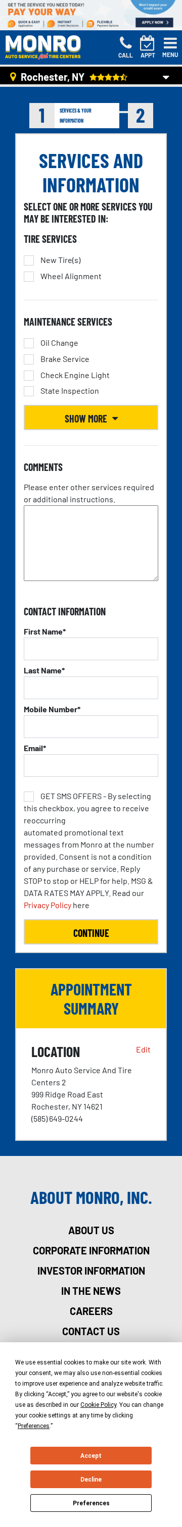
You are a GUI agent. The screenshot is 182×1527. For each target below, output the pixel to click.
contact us (91, 1331)
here (89, 850)
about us (91, 1230)
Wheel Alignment (71, 276)
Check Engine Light (75, 375)
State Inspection (69, 391)
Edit (143, 1049)
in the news (91, 1291)
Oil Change (59, 343)
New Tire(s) (60, 260)
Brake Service (64, 359)
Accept (91, 1455)
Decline (91, 1479)
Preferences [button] (34, 1426)
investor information (91, 1271)
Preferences (91, 1503)
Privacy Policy (47, 905)
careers (91, 1311)
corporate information (91, 1250)
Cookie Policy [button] (98, 1404)
